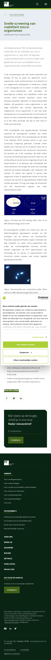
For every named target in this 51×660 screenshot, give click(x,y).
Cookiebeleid (24, 650)
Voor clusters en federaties (14, 491)
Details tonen (38, 337)
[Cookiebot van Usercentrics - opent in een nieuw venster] (38, 297)
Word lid (8, 542)
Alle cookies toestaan (25, 345)
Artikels (8, 558)
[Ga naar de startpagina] (9, 4)
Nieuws (7, 553)
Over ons (8, 537)
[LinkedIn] (21, 398)
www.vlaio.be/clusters (12, 622)
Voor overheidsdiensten (13, 495)
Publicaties (9, 564)
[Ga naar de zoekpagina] (37, 4)
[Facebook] (6, 398)
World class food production (14, 525)
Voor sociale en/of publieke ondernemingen (20, 487)
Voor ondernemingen (11, 483)
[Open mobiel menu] (45, 4)
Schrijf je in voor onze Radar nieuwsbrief (19, 584)
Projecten (9, 569)
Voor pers (7, 503)
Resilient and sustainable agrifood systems (20, 517)
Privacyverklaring (9, 650)
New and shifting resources (14, 529)
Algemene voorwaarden (12, 654)
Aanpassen (24, 352)
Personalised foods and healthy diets (17, 521)
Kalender (8, 547)
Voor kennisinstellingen (12, 499)
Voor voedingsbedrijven (13, 479)
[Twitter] (13, 398)
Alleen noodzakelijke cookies (25, 360)
